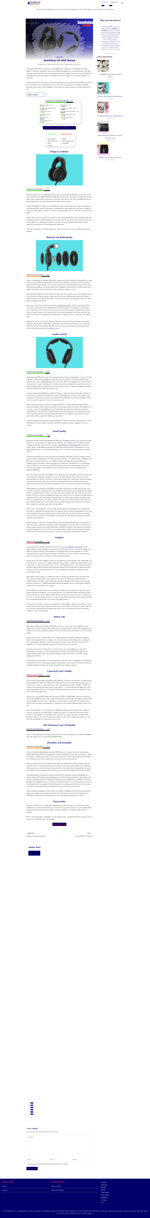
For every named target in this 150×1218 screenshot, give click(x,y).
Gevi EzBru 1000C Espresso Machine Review (110, 116)
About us (4, 1186)
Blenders (103, 1187)
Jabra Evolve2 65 (46, 382)
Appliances (104, 1185)
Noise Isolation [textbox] (64, 105)
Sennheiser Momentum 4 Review (35, 834)
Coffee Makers (105, 1192)
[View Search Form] (122, 3)
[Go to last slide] (31, 853)
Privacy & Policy (56, 1186)
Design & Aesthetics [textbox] (44, 105)
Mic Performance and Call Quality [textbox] (68, 111)
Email (52, 1159)
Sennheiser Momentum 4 (64, 305)
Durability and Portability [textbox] (66, 114)
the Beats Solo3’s (76, 445)
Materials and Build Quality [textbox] (46, 108)
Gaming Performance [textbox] (44, 120)
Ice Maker (104, 1200)
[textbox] (57, 101)
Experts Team (43, 64)
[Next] (37, 853)
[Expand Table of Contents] (44, 95)
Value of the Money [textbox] (65, 117)
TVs (102, 1202)
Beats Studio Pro (64, 445)
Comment (30, 1137)
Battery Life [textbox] (42, 117)
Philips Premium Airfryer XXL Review (110, 157)
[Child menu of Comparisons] (110, 5)
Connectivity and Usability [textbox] (67, 108)
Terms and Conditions (57, 1190)
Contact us (5, 1190)
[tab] (31, 1103)
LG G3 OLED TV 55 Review (83, 834)
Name (29, 1159)
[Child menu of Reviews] (103, 5)
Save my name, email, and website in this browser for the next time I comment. (48, 1164)
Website (74, 1159)
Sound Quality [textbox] (43, 114)
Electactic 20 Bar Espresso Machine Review (110, 96)
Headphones (59, 57)
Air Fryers (104, 1182)
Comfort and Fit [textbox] (43, 111)
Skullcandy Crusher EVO (75, 547)
